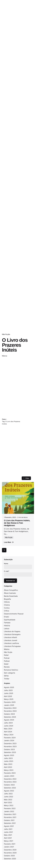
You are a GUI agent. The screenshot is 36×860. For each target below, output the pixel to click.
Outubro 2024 (9, 714)
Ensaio (6, 617)
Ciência (7, 602)
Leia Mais (7, 542)
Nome (6, 563)
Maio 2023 (8, 764)
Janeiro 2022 (9, 811)
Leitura (6, 629)
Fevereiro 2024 (10, 738)
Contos (7, 608)
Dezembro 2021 (10, 814)
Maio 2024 (8, 729)
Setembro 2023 (10, 752)
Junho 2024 (8, 726)
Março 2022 (8, 805)
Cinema (7, 605)
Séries (6, 676)
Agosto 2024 (9, 720)
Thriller (6, 679)
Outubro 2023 (9, 749)
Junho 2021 (8, 832)
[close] (25, 415)
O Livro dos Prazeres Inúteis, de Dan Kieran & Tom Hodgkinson (17, 523)
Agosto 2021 (9, 826)
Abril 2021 (8, 838)
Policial (6, 658)
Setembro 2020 (10, 859)
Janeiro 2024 (9, 740)
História (7, 626)
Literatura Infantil (10, 637)
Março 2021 (8, 841)
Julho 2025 (8, 690)
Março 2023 (8, 770)
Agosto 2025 (9, 687)
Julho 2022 (8, 794)
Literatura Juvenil (10, 640)
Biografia (7, 599)
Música (6, 649)
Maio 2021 (8, 835)
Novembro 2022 (10, 782)
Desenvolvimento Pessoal (13, 614)
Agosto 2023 (9, 755)
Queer (6, 664)
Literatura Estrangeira (12, 634)
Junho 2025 (8, 693)
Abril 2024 (8, 732)
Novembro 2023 (10, 746)
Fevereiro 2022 (10, 808)
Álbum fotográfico (11, 590)
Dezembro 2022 (10, 779)
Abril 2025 (8, 696)
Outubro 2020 (9, 856)
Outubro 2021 (9, 820)
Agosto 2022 (9, 791)
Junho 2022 (8, 797)
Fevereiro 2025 (10, 702)
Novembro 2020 (10, 853)
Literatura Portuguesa (12, 646)
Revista (7, 667)
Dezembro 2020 (10, 850)
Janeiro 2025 (9, 705)
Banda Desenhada (11, 596)
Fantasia (7, 623)
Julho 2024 (8, 723)
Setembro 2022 (10, 788)
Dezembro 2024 (10, 708)
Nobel (6, 655)
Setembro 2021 (10, 823)
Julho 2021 (8, 829)
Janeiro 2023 (9, 776)
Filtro (27, 478)
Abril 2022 (8, 802)
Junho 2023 (8, 761)
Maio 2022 (8, 800)
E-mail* (6, 571)
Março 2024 (8, 735)
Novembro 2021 (10, 817)
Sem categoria (9, 673)
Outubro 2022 (9, 785)
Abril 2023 (8, 767)
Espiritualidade (9, 620)
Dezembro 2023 (10, 743)
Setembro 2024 (10, 717)
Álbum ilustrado (10, 593)
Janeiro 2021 (9, 847)
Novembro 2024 (10, 711)
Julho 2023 (8, 758)
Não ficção (6, 334)
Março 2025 (8, 699)
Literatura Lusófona (11, 643)
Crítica (6, 611)
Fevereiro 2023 (10, 773)
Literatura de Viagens (12, 631)
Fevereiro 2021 (9, 844)
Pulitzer (7, 661)
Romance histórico (11, 670)
